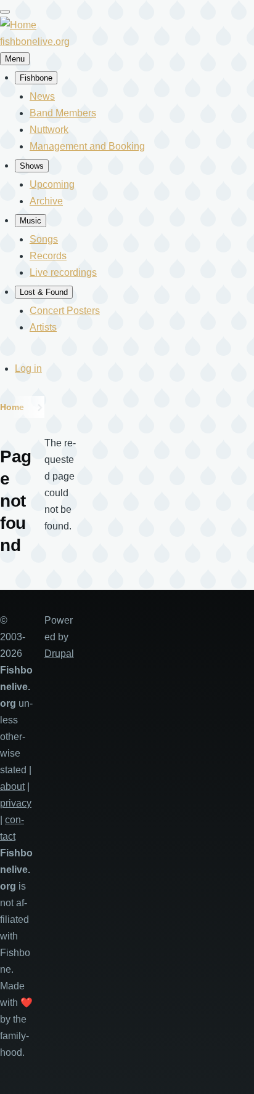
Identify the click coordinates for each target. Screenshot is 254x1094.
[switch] (5, 12)
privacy (15, 803)
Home (12, 407)
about (12, 786)
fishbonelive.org (35, 41)
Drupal (59, 653)
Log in (28, 368)
